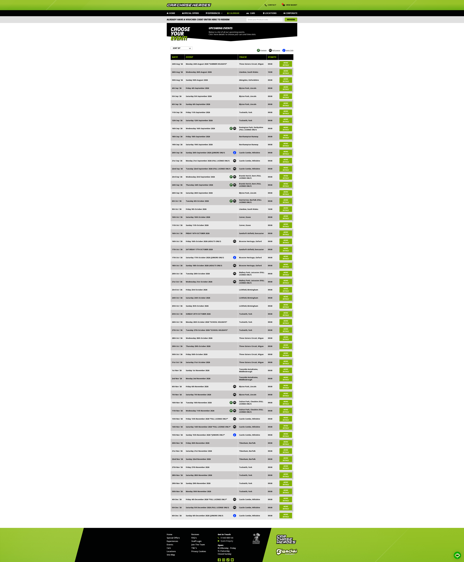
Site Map (171, 554)
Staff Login (196, 541)
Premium (262, 50)
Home (172, 13)
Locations (270, 13)
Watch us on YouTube (232, 559)
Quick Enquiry (227, 541)
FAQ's (194, 537)
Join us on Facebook (219, 559)
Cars (252, 13)
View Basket (290, 4)
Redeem (291, 19)
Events (170, 544)
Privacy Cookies (198, 551)
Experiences (214, 13)
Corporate (291, 13)
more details (286, 64)
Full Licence (274, 50)
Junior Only (288, 50)
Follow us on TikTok (227, 559)
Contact (272, 5)
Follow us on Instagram (223, 559)
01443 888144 (227, 538)
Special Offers (191, 13)
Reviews (195, 534)
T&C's (194, 548)
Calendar (234, 13)
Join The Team (198, 544)
